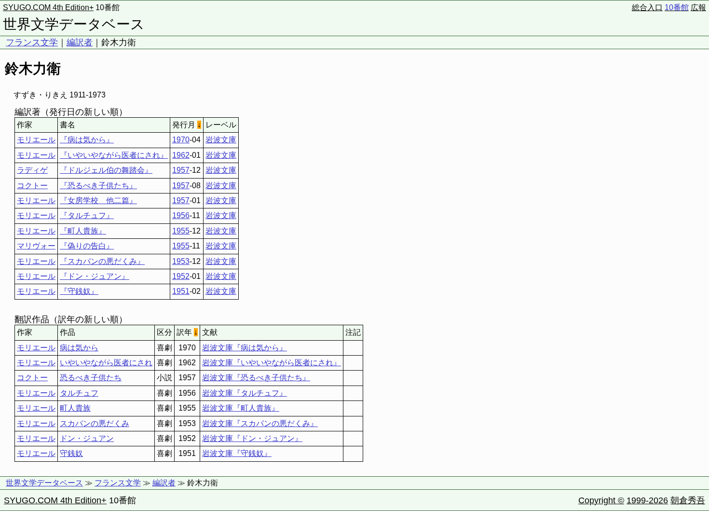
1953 (181, 261)
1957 (181, 170)
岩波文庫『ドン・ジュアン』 (252, 438)
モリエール (36, 140)
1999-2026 (647, 500)
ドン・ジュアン (87, 438)
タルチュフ (79, 393)
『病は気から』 (87, 140)
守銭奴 (71, 453)
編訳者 (80, 42)
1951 (181, 291)
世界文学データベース (74, 24)
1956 (181, 215)
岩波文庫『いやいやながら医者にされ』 (271, 363)
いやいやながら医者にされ (106, 363)
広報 (698, 7)
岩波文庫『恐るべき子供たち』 (256, 377)
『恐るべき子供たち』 (98, 185)
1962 (181, 155)
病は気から (79, 348)
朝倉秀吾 (687, 500)
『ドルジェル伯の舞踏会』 (106, 170)
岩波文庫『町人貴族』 (240, 408)
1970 (181, 140)
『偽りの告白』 (87, 246)
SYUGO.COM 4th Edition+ (48, 7)
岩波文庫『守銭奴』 (237, 453)
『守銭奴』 (79, 291)
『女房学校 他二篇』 (98, 200)
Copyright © (601, 500)
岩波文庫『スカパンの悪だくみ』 (260, 423)
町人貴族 (75, 408)
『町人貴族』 (83, 231)
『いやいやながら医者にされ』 (114, 155)
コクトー (32, 185)
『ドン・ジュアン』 (94, 276)
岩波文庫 (220, 140)
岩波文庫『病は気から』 (244, 348)
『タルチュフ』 (87, 215)
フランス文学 (32, 42)
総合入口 (647, 7)
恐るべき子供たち (91, 377)
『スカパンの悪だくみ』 (102, 261)
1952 (181, 276)
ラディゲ (32, 170)
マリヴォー (36, 246)
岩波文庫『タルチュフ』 (244, 393)
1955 (181, 231)
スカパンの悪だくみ (94, 423)
